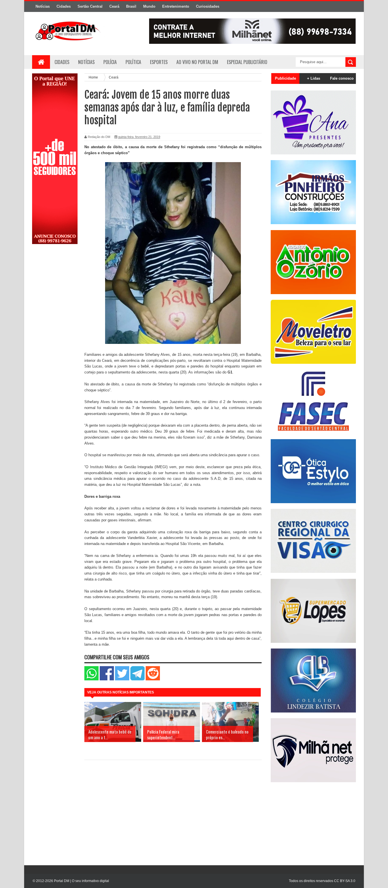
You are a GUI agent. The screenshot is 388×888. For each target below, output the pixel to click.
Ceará (114, 6)
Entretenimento (175, 6)
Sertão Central (90, 6)
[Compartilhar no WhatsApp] (91, 679)
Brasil (131, 6)
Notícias (43, 6)
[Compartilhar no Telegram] (137, 679)
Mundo (149, 6)
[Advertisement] (55, 339)
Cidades (64, 6)
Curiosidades (207, 6)
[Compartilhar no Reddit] (153, 679)
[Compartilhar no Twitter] (122, 679)
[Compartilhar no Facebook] (107, 679)
